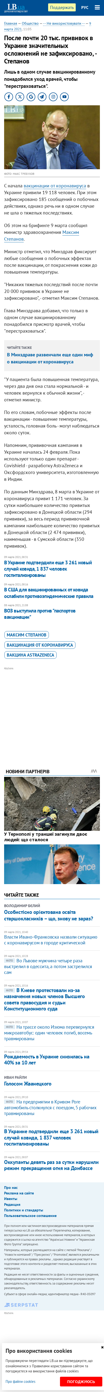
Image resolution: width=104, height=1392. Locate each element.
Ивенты (10, 1198)
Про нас (11, 1187)
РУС (85, 7)
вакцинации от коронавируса (55, 186)
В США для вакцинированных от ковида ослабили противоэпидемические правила (48, 592)
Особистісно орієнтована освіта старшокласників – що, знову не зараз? (48, 915)
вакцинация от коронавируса (40, 645)
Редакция (12, 1204)
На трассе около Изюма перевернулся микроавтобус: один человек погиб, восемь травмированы (49, 1033)
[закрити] (102, 1347)
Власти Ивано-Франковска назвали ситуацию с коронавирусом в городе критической (50, 940)
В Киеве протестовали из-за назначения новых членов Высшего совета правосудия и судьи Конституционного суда (44, 999)
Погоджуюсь (81, 1382)
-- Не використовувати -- (64, 23)
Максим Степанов (26, 635)
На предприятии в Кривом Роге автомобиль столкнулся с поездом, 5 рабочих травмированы (50, 1108)
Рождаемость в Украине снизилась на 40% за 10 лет (46, 1059)
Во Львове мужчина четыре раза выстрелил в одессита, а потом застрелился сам (48, 966)
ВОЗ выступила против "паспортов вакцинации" (40, 613)
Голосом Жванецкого (27, 1083)
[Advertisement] (52, 711)
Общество (30, 23)
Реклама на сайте (19, 1193)
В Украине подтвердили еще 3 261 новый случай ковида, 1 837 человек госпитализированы (48, 569)
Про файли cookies (20, 1381)
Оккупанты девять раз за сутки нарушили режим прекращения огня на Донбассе (51, 1165)
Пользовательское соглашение (30, 1215)
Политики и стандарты (23, 1210)
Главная (10, 23)
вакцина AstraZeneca (30, 655)
